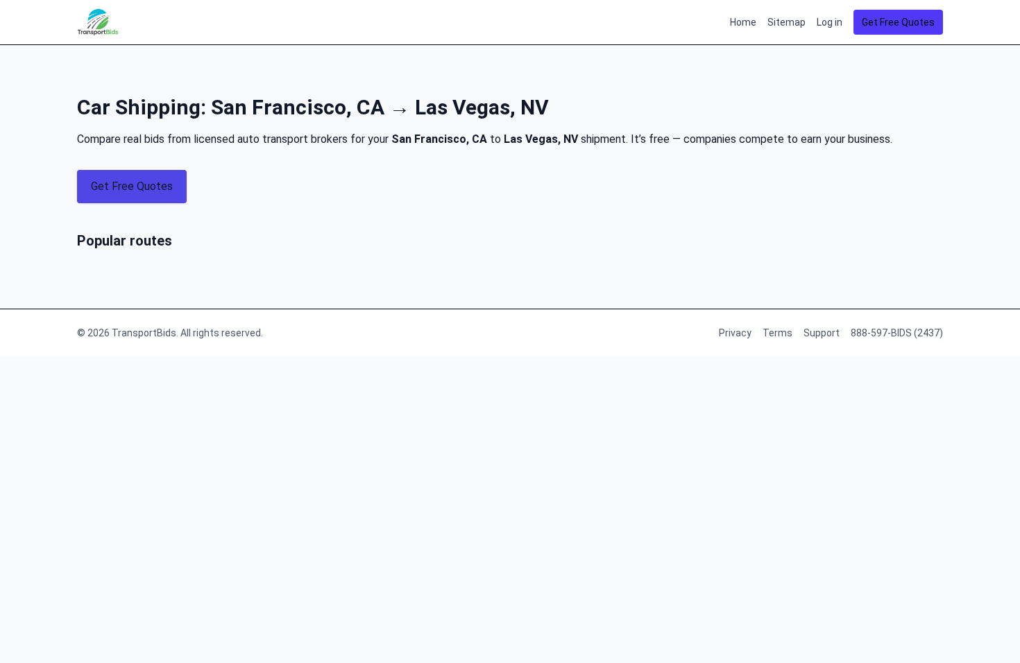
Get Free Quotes (898, 22)
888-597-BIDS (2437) (897, 332)
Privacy (735, 332)
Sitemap (786, 22)
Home (743, 22)
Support (822, 332)
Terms (777, 332)
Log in (829, 22)
